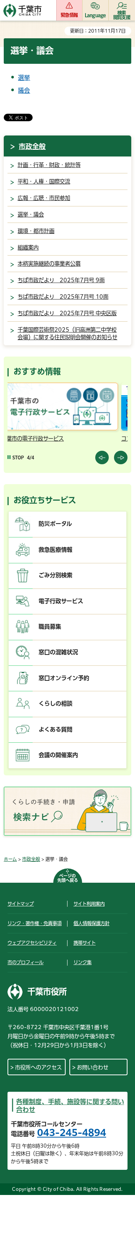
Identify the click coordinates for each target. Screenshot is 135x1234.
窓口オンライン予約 (64, 678)
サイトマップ (21, 903)
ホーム (10, 859)
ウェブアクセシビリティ (32, 943)
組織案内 (28, 247)
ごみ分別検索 (55, 575)
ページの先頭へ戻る (67, 878)
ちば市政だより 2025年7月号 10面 (63, 296)
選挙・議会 (31, 214)
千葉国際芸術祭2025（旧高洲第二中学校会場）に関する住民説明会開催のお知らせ (67, 333)
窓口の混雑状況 (58, 652)
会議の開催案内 (58, 755)
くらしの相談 (55, 703)
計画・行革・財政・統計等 (49, 165)
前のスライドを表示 (102, 457)
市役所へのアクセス (38, 1067)
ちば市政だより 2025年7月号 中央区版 (67, 313)
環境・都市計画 (36, 231)
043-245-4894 (71, 1132)
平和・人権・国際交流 (44, 181)
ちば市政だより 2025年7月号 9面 (61, 280)
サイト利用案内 (89, 903)
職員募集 (50, 626)
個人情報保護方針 (92, 923)
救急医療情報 (55, 549)
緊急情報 (69, 15)
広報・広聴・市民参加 (44, 198)
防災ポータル (55, 524)
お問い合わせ (92, 1067)
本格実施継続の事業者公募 (49, 263)
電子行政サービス (61, 601)
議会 (24, 90)
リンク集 (83, 962)
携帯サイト (85, 943)
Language (95, 15)
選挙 (24, 78)
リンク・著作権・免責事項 (35, 923)
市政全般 (32, 146)
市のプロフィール (26, 962)
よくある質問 (55, 729)
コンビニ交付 (53, 438)
